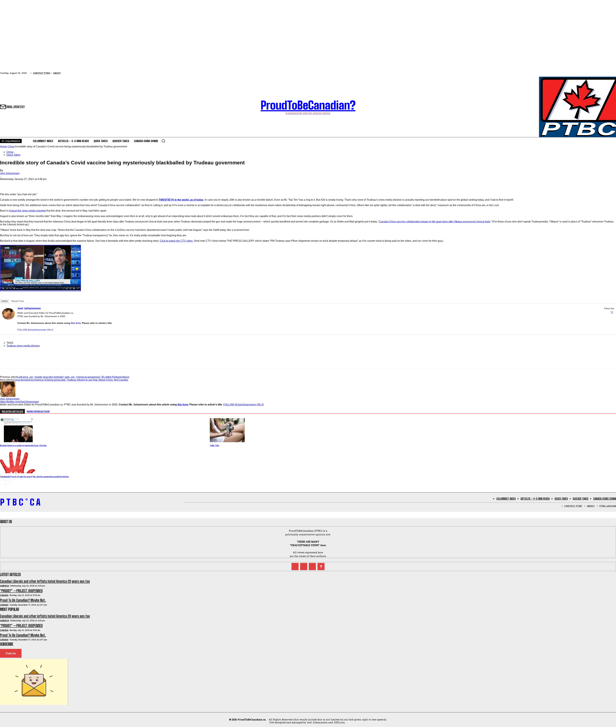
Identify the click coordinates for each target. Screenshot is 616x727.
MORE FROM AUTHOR (38, 411)
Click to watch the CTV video (176, 240)
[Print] (40, 184)
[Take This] (227, 441)
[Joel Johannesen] (8, 318)
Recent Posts (18, 301)
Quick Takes (13, 154)
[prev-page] (2, 482)
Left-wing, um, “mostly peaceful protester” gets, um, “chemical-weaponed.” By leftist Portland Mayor (73, 377)
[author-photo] (7, 396)
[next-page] (8, 482)
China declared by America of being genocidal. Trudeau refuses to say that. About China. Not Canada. (70, 379)
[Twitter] (612, 312)
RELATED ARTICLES (12, 411)
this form (76, 323)
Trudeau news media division (23, 345)
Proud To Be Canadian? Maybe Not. (23, 600)
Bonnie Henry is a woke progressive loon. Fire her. (23, 445)
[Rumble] (303, 566)
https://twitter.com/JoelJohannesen (19, 401)
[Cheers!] (321, 566)
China (11, 146)
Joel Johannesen (10, 173)
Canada (4, 595)
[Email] (28, 184)
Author (5, 301)
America (4, 586)
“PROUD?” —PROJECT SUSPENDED (21, 591)
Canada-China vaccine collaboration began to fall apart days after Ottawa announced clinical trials (434, 221)
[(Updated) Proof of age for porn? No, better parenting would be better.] (17, 472)
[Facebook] (5, 184)
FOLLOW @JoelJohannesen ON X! (35, 329)
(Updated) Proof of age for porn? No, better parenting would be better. (34, 476)
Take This (214, 445)
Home (3, 146)
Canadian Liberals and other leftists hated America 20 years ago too (45, 581)
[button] (163, 141)
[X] (17, 184)
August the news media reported (27, 210)
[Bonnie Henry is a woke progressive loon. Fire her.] (17, 441)
